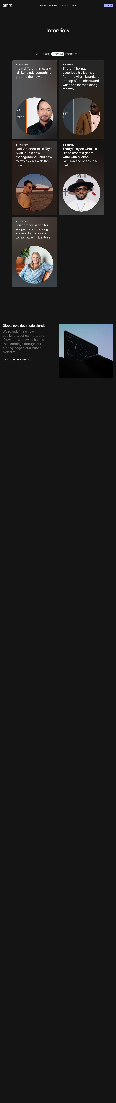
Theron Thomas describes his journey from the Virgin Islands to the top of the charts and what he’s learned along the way (81, 79)
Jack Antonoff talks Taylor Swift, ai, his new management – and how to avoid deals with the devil (34, 157)
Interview (23, 65)
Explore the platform (18, 359)
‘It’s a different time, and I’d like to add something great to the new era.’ (34, 73)
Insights (64, 5)
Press (46, 54)
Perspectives (73, 54)
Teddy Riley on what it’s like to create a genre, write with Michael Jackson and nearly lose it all (80, 157)
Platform (42, 5)
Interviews (58, 54)
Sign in (108, 5)
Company (53, 5)
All (38, 54)
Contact (74, 5)
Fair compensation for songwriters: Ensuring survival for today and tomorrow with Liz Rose (33, 231)
